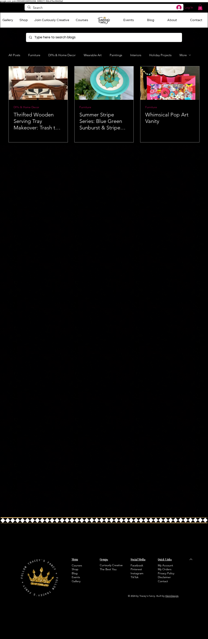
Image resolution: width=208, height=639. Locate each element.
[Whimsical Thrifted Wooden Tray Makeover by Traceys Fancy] (38, 83)
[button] (200, 7)
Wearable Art (93, 55)
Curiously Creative (111, 565)
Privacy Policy (166, 573)
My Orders (164, 569)
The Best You (108, 569)
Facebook (137, 565)
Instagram (137, 573)
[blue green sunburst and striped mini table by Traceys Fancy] (104, 83)
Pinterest (136, 569)
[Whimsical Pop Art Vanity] (169, 83)
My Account (165, 565)
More (183, 55)
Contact (163, 581)
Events (76, 577)
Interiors (135, 55)
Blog (75, 573)
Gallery (76, 581)
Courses (77, 565)
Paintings (116, 55)
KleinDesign (172, 595)
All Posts (14, 55)
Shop (75, 569)
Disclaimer (164, 577)
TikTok (135, 577)
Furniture (34, 55)
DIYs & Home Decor (62, 55)
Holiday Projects (160, 55)
